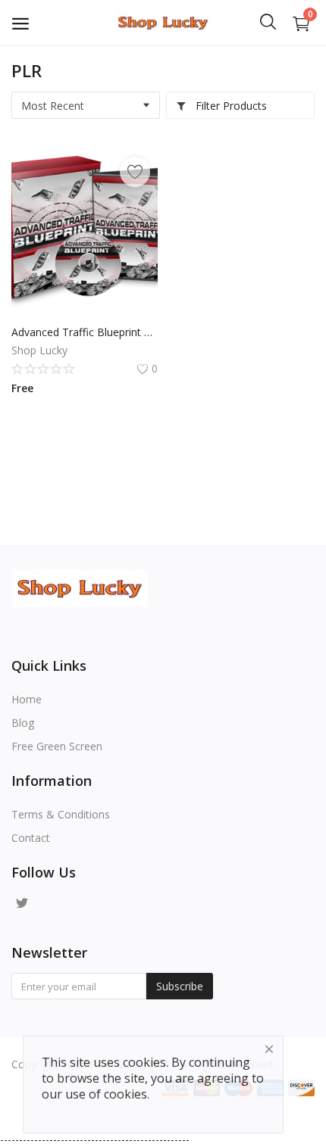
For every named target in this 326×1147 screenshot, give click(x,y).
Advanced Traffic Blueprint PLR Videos (84, 332)
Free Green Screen (56, 746)
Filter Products (230, 105)
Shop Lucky (39, 350)
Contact (30, 838)
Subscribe (179, 986)
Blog (22, 722)
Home (26, 699)
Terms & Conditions (60, 814)
